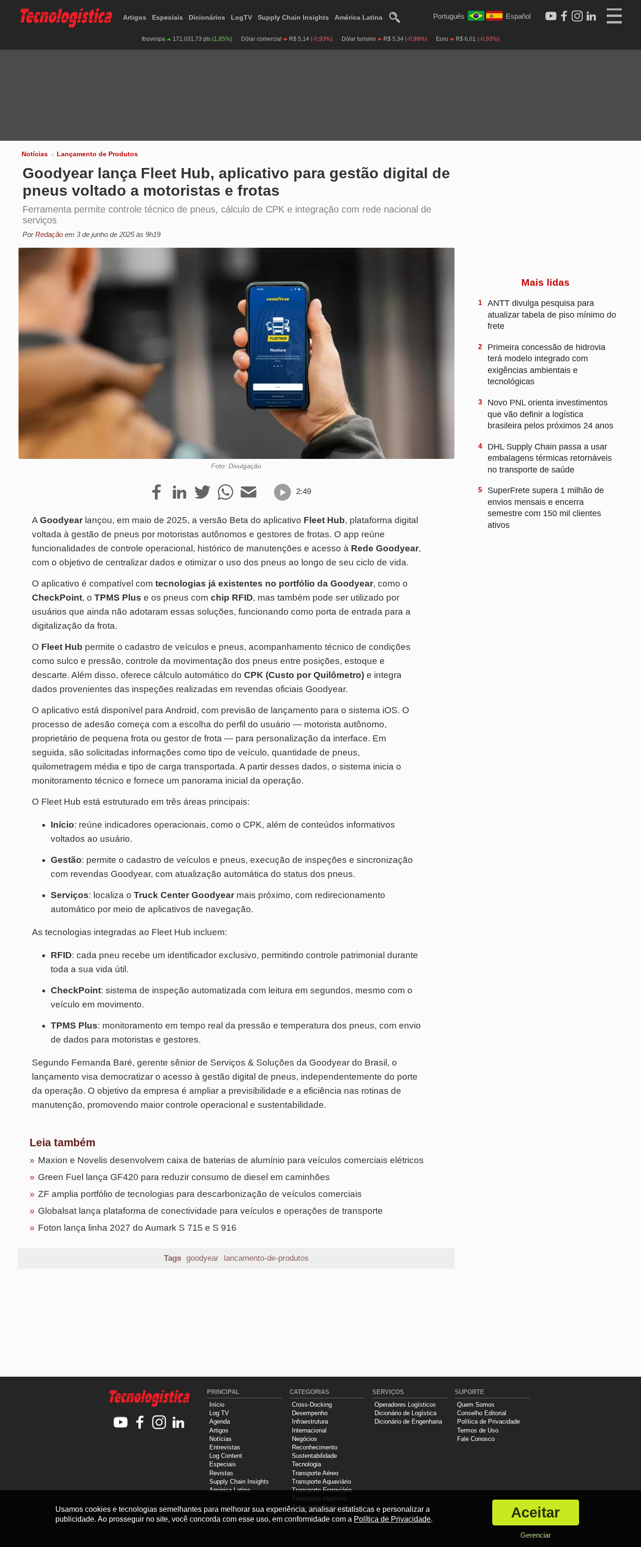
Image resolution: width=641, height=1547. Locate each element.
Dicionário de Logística (405, 1413)
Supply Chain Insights (293, 17)
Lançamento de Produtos (97, 154)
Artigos (134, 17)
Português (449, 16)
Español (518, 16)
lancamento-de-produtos (266, 1258)
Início (216, 1404)
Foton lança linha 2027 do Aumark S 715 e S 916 (137, 1228)
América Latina (358, 17)
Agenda (219, 1421)
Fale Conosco (476, 1438)
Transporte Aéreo (315, 1473)
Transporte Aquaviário (321, 1481)
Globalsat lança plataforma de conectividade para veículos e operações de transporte (210, 1211)
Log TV (219, 1413)
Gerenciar (535, 1535)
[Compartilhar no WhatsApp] (225, 493)
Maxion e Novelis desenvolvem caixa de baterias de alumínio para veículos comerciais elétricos (231, 1160)
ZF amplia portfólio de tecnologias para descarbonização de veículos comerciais (200, 1194)
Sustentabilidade (314, 1455)
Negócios (304, 1438)
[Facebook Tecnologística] (564, 16)
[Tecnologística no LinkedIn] (178, 1423)
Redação (49, 234)
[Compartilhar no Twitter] (202, 493)
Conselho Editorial (481, 1413)
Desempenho (310, 1413)
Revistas (221, 1473)
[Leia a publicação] (282, 492)
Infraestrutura (310, 1421)
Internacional (309, 1430)
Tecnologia (306, 1464)
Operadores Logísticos (405, 1404)
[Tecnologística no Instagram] (159, 1423)
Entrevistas (224, 1447)
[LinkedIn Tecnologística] (591, 16)
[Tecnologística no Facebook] (140, 1423)
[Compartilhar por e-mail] (248, 493)
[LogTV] (551, 16)
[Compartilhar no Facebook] (156, 493)
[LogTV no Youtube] (121, 1423)
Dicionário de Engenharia (408, 1421)
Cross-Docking (312, 1404)
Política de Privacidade (488, 1421)
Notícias (35, 154)
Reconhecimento (314, 1447)
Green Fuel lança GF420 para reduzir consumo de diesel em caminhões (184, 1177)
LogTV (241, 17)
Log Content (225, 1455)
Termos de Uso (477, 1430)
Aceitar (535, 1512)
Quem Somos (476, 1404)
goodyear (202, 1258)
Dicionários (207, 17)
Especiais (167, 17)
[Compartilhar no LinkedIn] (179, 493)
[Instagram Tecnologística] (577, 16)
